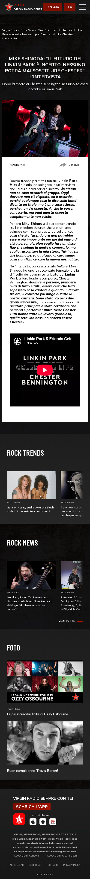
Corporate (36, 864)
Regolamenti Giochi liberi (62, 855)
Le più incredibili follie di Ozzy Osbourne (37, 714)
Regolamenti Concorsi (26, 855)
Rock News (28, 30)
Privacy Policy (71, 864)
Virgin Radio (10, 30)
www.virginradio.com (63, 851)
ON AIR (52, 7)
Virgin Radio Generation (32, 9)
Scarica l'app (32, 806)
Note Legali (17, 864)
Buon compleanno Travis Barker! (32, 770)
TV (69, 7)
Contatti (53, 864)
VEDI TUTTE (67, 620)
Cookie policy (45, 874)
